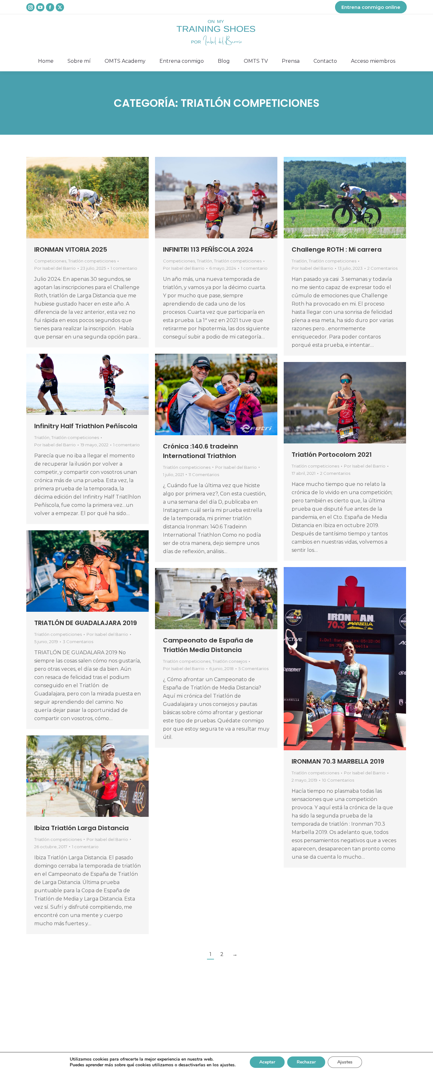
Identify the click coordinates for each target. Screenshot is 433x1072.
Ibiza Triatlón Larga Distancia (81, 827)
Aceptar (267, 1062)
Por (55, 268)
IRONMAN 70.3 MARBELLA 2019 (338, 761)
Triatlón (204, 260)
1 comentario (124, 268)
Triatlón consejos (229, 661)
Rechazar (306, 1062)
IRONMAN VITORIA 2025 (70, 249)
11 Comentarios (204, 474)
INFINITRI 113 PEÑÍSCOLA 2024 (208, 249)
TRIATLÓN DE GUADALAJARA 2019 (85, 622)
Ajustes (344, 1062)
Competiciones (50, 260)
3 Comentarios (78, 641)
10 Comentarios (338, 780)
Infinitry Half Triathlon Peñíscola (85, 426)
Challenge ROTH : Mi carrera (337, 249)
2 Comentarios (382, 268)
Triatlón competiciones (92, 260)
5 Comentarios (253, 668)
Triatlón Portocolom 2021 (332, 454)
